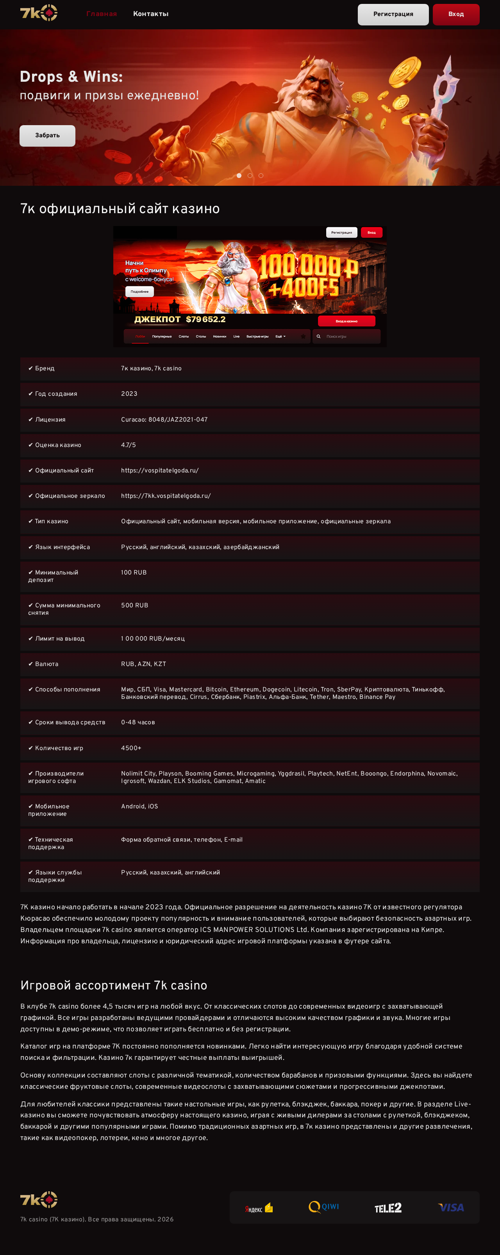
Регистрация (393, 14)
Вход (456, 14)
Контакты (151, 14)
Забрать (47, 136)
